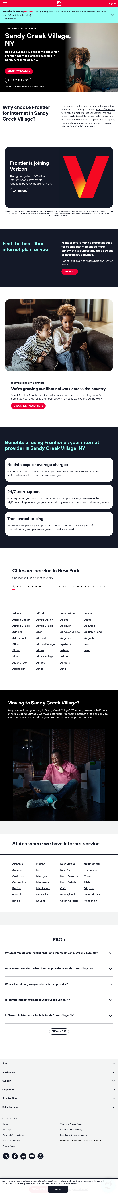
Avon (87, 650)
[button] (112, 15)
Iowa (39, 870)
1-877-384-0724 (19, 79)
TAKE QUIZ (69, 271)
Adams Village (21, 625)
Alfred (40, 613)
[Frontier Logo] (59, 3)
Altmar (40, 650)
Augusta (89, 638)
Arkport (65, 656)
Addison (17, 632)
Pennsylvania (68, 894)
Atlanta (88, 613)
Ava (86, 644)
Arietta (64, 650)
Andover (65, 625)
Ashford (65, 662)
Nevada (40, 900)
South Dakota (92, 864)
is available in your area (82, 126)
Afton (15, 644)
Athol (63, 668)
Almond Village (45, 644)
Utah (87, 882)
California (18, 876)
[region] (59, 1186)
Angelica (65, 638)
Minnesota (42, 882)
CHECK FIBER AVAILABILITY (28, 405)
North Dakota (68, 882)
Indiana (40, 864)
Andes (64, 619)
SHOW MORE (59, 1031)
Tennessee (91, 870)
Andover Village (70, 632)
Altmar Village (44, 656)
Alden (16, 656)
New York (66, 870)
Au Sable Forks (93, 632)
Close (58, 1189)
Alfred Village (44, 625)
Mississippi (43, 888)
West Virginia (92, 894)
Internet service (78, 471)
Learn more (10, 18)
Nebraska (42, 894)
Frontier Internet (105, 109)
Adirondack (19, 638)
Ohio (63, 888)
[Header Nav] (4, 3)
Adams (16, 613)
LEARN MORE (19, 191)
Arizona (17, 870)
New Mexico (67, 864)
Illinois (16, 900)
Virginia (89, 888)
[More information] (30, 15)
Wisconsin (90, 900)
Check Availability (19, 71)
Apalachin (66, 644)
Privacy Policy (71, 1183)
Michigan (42, 876)
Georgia (17, 894)
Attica (87, 619)
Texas (87, 876)
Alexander (18, 668)
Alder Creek (19, 662)
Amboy (40, 662)
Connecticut (20, 882)
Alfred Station (44, 619)
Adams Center (21, 619)
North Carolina (69, 876)
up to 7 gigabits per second (84, 116)
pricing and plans (28, 529)
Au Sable (89, 625)
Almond (41, 638)
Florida (16, 888)
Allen (39, 632)
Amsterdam (67, 613)
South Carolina (69, 900)
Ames (39, 668)
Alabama (17, 864)
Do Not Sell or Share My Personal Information (80, 1140)
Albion (16, 650)
